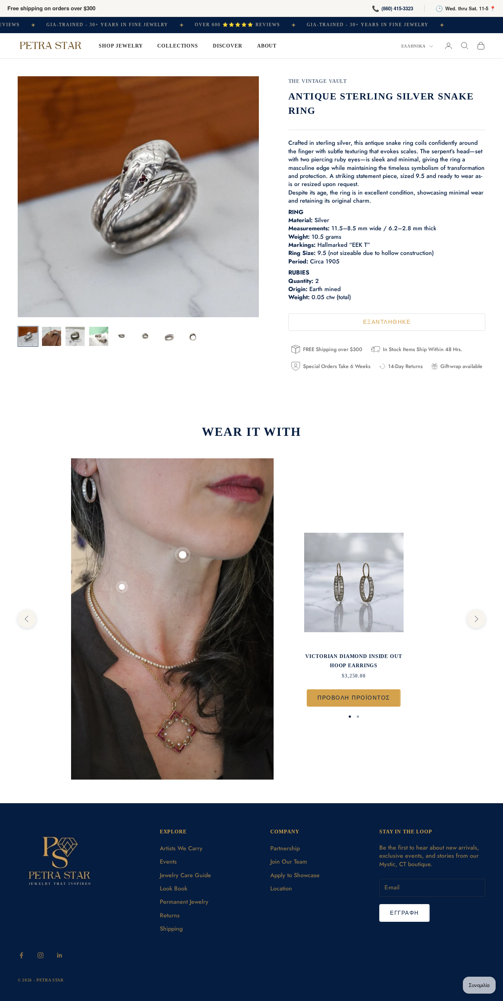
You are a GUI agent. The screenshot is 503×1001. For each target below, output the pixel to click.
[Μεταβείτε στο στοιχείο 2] (51, 336)
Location (281, 888)
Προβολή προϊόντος (353, 698)
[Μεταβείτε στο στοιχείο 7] (169, 336)
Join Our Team (288, 861)
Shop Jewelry (121, 46)
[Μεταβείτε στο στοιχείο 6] (146, 336)
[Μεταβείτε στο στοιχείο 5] (122, 336)
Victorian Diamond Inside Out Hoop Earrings (353, 660)
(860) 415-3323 (397, 8)
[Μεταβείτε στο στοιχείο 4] (98, 336)
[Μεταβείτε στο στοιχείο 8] (193, 336)
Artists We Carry (181, 848)
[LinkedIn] (59, 955)
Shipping (171, 928)
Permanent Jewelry (184, 901)
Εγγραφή (404, 913)
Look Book (173, 888)
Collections (177, 46)
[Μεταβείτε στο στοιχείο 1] (28, 336)
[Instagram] (40, 955)
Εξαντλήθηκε (387, 322)
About (267, 46)
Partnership (285, 848)
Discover (227, 46)
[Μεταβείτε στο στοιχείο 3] (75, 336)
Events (168, 861)
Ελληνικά (413, 46)
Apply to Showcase (295, 875)
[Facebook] (21, 955)
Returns (170, 915)
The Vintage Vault (317, 81)
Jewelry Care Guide (185, 875)
